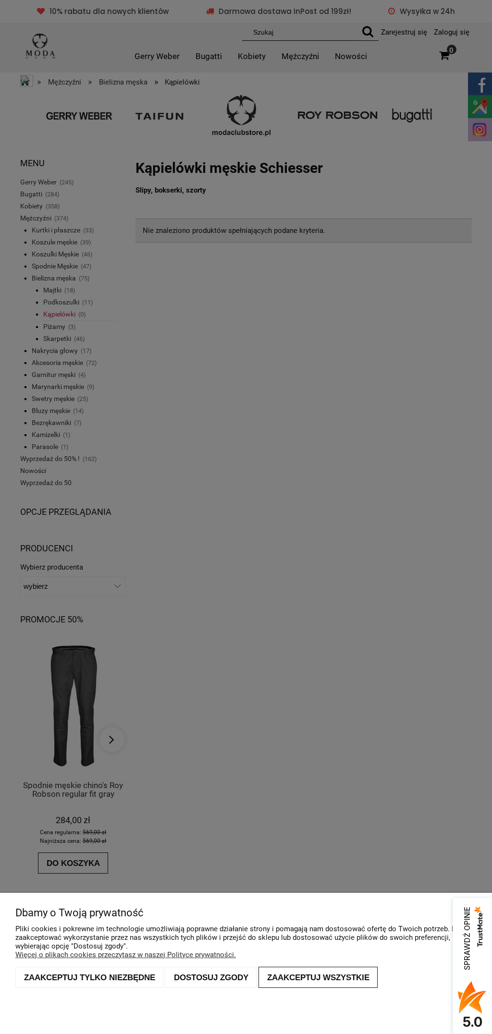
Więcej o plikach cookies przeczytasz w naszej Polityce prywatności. (125, 954)
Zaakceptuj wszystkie (318, 977)
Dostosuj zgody (211, 977)
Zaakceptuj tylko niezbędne (89, 977)
